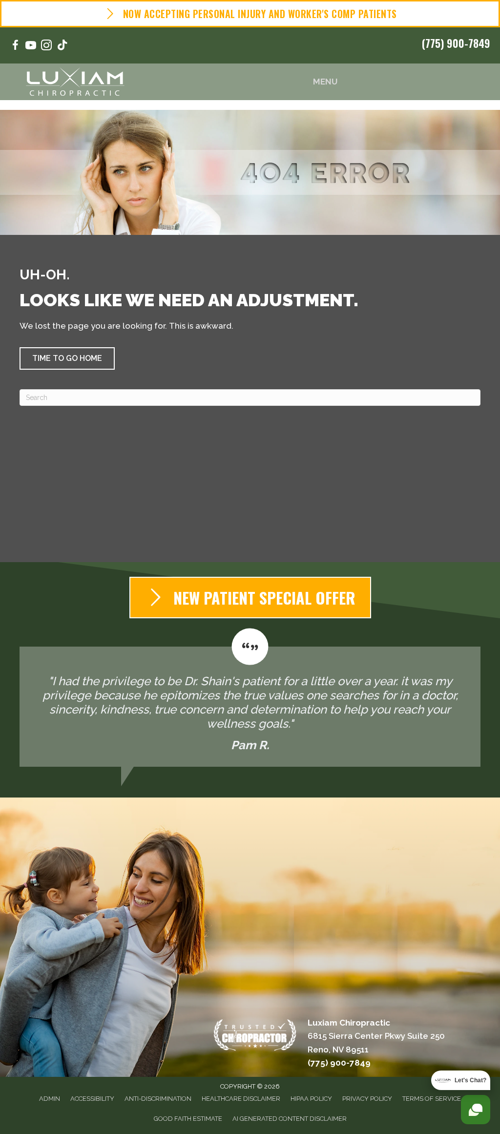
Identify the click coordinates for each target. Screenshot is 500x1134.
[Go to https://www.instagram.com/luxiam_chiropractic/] (46, 47)
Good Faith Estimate (188, 1118)
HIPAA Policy (311, 1098)
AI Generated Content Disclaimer (289, 1118)
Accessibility (92, 1098)
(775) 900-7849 (456, 43)
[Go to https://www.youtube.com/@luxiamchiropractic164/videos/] (30, 47)
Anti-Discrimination (158, 1098)
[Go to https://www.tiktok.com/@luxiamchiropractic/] (62, 46)
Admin (49, 1098)
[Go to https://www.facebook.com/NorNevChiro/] (15, 47)
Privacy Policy (367, 1098)
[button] (67, 358)
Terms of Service (431, 1098)
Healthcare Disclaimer (241, 1098)
